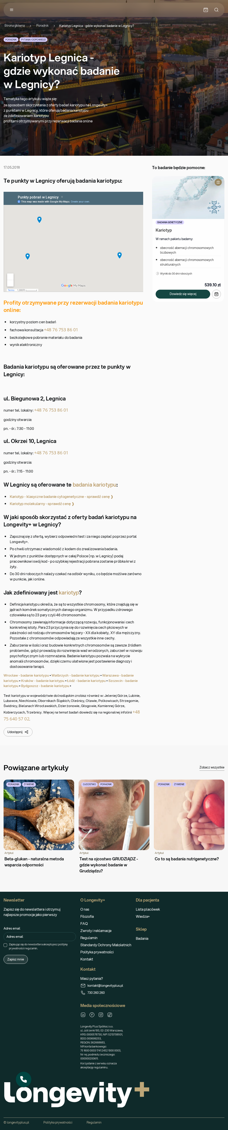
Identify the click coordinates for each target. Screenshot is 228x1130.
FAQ (84, 923)
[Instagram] (101, 1014)
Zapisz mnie (15, 959)
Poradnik (42, 26)
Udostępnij (14, 732)
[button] (23, 1079)
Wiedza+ (143, 916)
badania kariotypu (94, 484)
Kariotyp (164, 230)
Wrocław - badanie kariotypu (26, 675)
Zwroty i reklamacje (96, 930)
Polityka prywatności (97, 951)
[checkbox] (5, 945)
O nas (84, 909)
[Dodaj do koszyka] (216, 294)
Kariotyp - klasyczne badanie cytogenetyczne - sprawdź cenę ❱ (62, 496)
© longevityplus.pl (16, 1122)
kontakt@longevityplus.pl (105, 985)
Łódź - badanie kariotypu (86, 680)
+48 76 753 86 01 (61, 330)
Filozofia (87, 916)
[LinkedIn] (83, 1014)
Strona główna (14, 26)
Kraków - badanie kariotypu (43, 680)
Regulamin (89, 937)
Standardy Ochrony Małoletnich (105, 944)
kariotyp (69, 592)
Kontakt (86, 959)
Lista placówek (148, 909)
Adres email (12, 928)
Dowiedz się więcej (183, 294)
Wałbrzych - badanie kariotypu (75, 675)
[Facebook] (92, 1014)
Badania (142, 938)
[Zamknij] (31, 1072)
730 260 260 (96, 993)
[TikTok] (109, 1014)
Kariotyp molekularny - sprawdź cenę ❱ (42, 503)
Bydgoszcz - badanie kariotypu (45, 685)
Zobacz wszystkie (212, 767)
